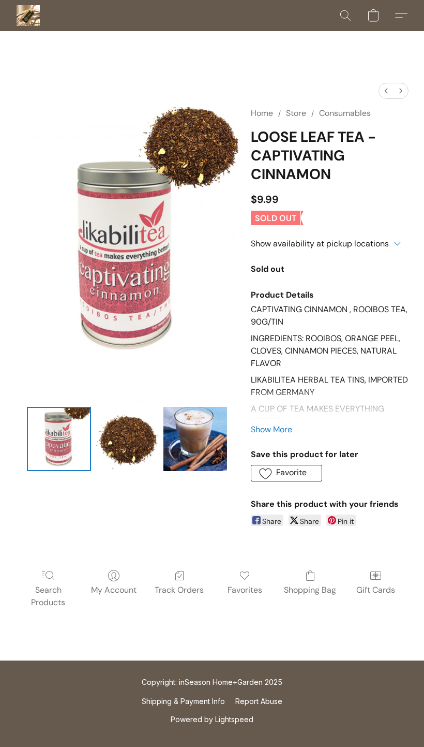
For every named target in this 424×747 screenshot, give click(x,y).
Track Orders (179, 589)
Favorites (245, 589)
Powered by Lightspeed (212, 719)
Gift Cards (375, 589)
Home (262, 113)
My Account (114, 589)
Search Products (48, 596)
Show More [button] (271, 429)
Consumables (345, 113)
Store (296, 113)
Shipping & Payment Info (183, 701)
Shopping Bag (310, 589)
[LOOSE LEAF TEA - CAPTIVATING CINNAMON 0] (59, 439)
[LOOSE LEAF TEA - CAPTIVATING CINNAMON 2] (195, 439)
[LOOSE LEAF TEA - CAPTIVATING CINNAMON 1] (127, 439)
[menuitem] (386, 90)
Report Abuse (258, 701)
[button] (28, 15)
